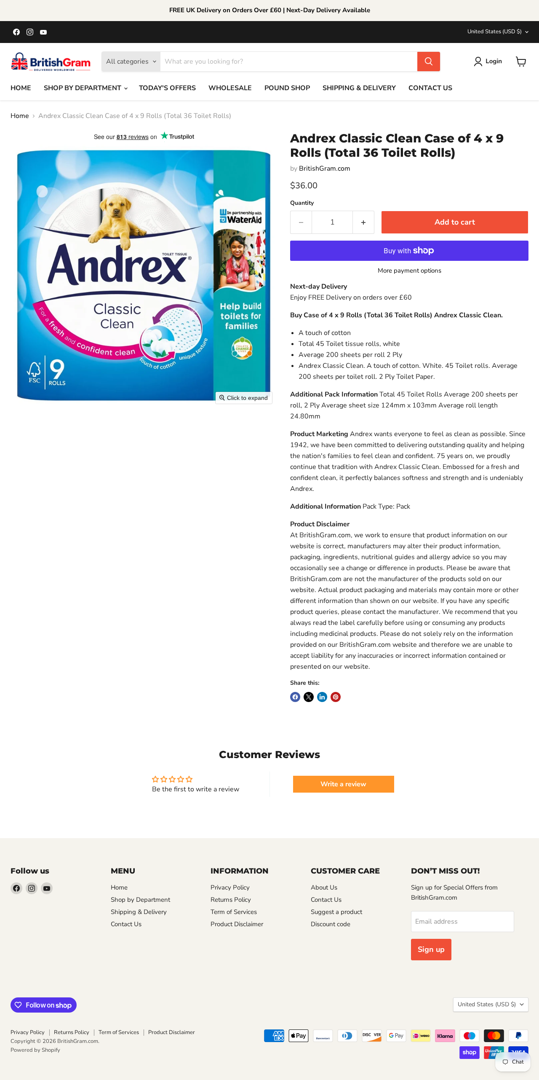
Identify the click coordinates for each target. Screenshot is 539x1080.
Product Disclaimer (237, 924)
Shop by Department (140, 899)
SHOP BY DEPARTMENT (83, 88)
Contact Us (126, 924)
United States (494, 31)
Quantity (302, 203)
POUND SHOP (287, 88)
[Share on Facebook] (295, 697)
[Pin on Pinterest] (336, 697)
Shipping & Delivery (139, 912)
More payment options (409, 270)
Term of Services (234, 912)
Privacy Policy (230, 887)
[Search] (428, 61)
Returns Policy (231, 899)
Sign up (431, 949)
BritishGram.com (324, 168)
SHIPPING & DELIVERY (359, 88)
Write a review (343, 784)
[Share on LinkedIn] (322, 697)
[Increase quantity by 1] (363, 222)
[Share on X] (309, 697)
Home (20, 116)
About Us (324, 887)
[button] (489, 61)
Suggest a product (336, 912)
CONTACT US (430, 88)
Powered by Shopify (35, 1050)
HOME (21, 88)
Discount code (330, 924)
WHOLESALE (230, 88)
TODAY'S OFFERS (167, 88)
